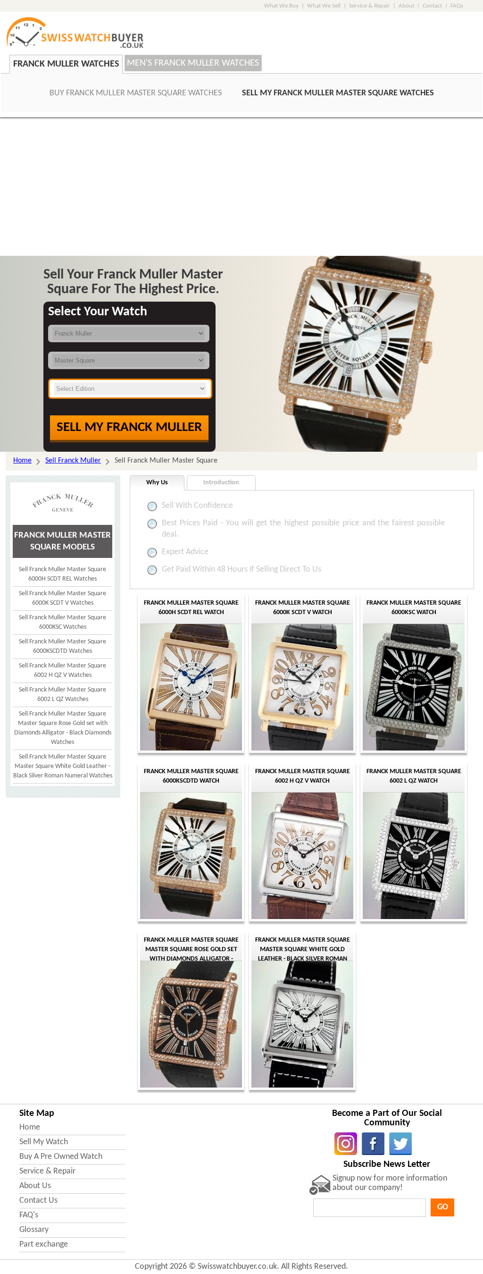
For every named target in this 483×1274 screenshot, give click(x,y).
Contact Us (38, 1200)
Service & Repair (369, 6)
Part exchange (43, 1244)
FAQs (456, 6)
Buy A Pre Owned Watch (60, 1156)
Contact (432, 6)
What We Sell (324, 6)
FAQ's (28, 1215)
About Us (35, 1185)
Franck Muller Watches (66, 64)
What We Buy (281, 6)
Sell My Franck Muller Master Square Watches (338, 93)
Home (29, 1127)
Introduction (221, 482)
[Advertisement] (241, 188)
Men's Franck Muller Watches (193, 63)
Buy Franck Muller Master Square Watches (136, 93)
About (406, 6)
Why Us (157, 482)
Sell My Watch (43, 1142)
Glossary (34, 1229)
